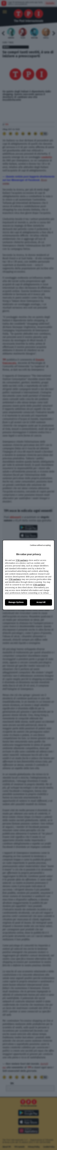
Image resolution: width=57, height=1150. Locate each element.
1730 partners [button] (22, 560)
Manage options (16, 602)
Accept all (41, 602)
